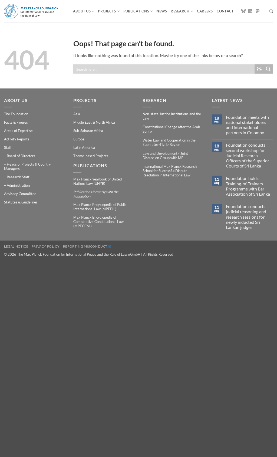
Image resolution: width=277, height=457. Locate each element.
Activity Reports (16, 139)
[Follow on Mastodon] (258, 11)
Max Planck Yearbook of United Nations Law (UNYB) (97, 181)
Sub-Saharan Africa (88, 131)
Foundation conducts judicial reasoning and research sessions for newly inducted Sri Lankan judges (246, 217)
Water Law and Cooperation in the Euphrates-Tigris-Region (169, 142)
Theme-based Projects (90, 156)
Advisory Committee (20, 194)
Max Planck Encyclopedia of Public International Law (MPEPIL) (99, 206)
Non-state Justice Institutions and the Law (172, 116)
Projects (107, 11)
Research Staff (18, 177)
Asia (76, 114)
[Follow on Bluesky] (243, 11)
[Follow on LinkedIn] (250, 11)
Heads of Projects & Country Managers (27, 166)
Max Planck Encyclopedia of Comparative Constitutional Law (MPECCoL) (98, 221)
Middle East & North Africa (94, 122)
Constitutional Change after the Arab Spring (171, 129)
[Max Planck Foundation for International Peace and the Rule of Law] (31, 11)
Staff (7, 147)
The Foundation (16, 114)
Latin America (84, 147)
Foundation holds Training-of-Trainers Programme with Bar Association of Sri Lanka (248, 186)
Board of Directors (21, 156)
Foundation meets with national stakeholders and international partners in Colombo (247, 124)
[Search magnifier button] (268, 69)
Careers (205, 11)
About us (82, 11)
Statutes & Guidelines (21, 202)
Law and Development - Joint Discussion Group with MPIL (165, 155)
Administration (18, 185)
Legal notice (16, 246)
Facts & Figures (16, 122)
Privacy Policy (46, 246)
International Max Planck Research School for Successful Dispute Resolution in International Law (170, 170)
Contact (225, 11)
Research (180, 11)
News (161, 11)
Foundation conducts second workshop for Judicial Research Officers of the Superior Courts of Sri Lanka (247, 155)
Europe (78, 139)
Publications (136, 11)
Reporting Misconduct (85, 246)
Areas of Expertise (18, 131)
